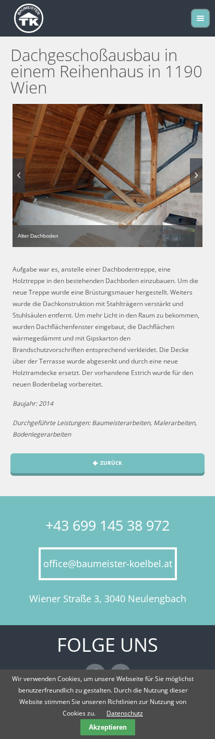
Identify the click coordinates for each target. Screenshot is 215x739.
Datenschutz (124, 713)
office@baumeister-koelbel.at (107, 563)
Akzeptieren (108, 727)
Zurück (111, 462)
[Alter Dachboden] (108, 175)
